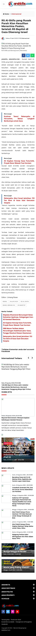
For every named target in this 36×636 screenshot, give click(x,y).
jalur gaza (14, 301)
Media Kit (5, 624)
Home (6, 14)
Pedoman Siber (16, 619)
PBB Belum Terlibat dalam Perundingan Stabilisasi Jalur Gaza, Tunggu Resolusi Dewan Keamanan (17, 330)
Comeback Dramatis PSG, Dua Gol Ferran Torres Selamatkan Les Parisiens (22, 489)
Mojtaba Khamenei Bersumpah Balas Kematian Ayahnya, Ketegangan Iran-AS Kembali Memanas (18, 317)
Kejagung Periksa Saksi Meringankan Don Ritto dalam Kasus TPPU (22, 536)
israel (5, 301)
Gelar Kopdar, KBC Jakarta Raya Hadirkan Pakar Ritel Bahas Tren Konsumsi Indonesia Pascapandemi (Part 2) (16, 452)
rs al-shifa (25, 301)
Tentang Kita (6, 619)
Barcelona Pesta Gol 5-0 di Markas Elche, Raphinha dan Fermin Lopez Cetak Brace (22, 479)
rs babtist (22, 305)
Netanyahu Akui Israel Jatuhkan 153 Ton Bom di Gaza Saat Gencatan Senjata (19, 200)
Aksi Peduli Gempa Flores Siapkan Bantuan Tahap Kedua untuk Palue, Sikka (22, 526)
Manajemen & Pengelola (24, 622)
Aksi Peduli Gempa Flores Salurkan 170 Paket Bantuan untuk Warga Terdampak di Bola (22, 515)
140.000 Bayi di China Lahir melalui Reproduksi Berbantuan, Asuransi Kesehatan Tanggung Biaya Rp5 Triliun (16, 387)
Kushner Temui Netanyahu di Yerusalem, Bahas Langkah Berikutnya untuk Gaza (19, 118)
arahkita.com (6, 630)
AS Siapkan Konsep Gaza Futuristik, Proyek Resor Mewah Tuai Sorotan (19, 162)
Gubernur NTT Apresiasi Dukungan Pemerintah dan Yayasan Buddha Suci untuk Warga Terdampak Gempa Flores (21, 502)
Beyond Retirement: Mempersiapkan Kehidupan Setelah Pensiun (16, 419)
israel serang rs (9, 305)
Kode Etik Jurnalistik (8, 622)
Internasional (25, 38)
